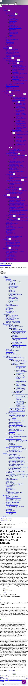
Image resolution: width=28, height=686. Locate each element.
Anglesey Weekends (17, 329)
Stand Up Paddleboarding (15, 294)
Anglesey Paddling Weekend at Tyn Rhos (21, 389)
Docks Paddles (13, 287)
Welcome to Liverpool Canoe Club (14, 357)
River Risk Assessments (15, 470)
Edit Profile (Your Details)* (13, 318)
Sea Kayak (12, 283)
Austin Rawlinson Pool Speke (19, 361)
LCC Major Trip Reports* (12, 350)
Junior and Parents (13, 286)
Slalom (8, 491)
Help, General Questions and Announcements (19, 338)
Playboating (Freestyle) (18, 342)
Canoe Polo (12, 290)
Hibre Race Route (20, 401)
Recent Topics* (13, 328)
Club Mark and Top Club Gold (17, 411)
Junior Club (15, 340)
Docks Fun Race (16, 392)
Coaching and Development (19, 331)
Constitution (12, 419)
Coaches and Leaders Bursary (16, 460)
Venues (8, 307)
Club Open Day (19, 391)
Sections (5, 453)
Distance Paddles (13, 300)
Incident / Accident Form (15, 455)
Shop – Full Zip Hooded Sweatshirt (15, 506)
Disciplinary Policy (14, 429)
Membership (6, 314)
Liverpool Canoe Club (5, 265)
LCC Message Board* (11, 325)
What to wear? (16, 409)
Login (4, 516)
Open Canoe (9, 486)
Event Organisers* (10, 311)
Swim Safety (12, 303)
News (4, 592)
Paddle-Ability (9, 488)
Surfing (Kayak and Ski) (12, 493)
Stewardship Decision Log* (16, 441)
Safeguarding (9, 433)
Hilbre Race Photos (20, 406)
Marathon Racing (10, 485)
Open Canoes (12, 288)
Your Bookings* (10, 310)
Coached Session (13, 293)
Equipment (5, 495)
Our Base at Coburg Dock (18, 360)
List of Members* (10, 317)
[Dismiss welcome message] (24, 677)
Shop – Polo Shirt (10, 510)
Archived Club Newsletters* (13, 354)
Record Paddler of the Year (16, 450)
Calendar (5, 277)
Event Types (9, 304)
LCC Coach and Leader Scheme (17, 471)
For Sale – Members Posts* (13, 502)
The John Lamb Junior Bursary (14, 451)
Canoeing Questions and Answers (17, 408)
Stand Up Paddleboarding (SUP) (14, 492)
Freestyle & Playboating (12, 479)
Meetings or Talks (13, 298)
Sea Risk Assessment (14, 468)
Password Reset (10, 319)
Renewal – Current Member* (13, 322)
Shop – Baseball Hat (11, 512)
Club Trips (15, 364)
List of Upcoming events (12, 305)
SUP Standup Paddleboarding (19, 345)
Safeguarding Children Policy (16, 420)
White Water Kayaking (18, 347)
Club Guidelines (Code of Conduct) (18, 426)
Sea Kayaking (15, 343)
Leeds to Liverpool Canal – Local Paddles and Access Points (21, 372)
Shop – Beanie (9, 513)
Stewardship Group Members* (13, 439)
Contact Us (12, 412)
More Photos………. (14, 670)
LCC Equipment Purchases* (13, 500)
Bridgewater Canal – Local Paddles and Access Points (21, 367)
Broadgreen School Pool (18, 363)
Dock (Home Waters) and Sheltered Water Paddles (18, 333)
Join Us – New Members (12, 315)
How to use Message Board (16, 326)
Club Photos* (9, 352)
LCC (4, 276)
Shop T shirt (9, 509)
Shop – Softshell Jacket (12, 505)
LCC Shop (5, 503)
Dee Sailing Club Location (20, 404)
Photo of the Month (11, 353)
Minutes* (11, 443)
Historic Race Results (21, 402)
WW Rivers (12, 284)
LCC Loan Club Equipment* (13, 498)
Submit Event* (10, 308)
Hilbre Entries (19, 399)
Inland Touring (13, 297)
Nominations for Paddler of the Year (18, 448)
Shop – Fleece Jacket (11, 507)
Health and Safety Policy (15, 422)
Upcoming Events (10, 280)
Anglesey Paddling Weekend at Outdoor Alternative (21, 386)
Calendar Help (9, 312)
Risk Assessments (13, 423)
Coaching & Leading (11, 454)
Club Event (12, 291)
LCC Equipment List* (11, 499)
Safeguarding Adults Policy (16, 425)
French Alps (19, 374)
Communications (7, 324)
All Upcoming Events (14, 281)
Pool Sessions (12, 295)
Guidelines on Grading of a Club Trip (18, 467)
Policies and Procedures (12, 413)
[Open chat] (24, 682)
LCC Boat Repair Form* (12, 496)
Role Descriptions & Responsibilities (18, 440)
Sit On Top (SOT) (10, 489)
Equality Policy (13, 427)
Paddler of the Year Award (12, 447)
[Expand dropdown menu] (10, 314)
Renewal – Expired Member (13, 321)
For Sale (14, 335)
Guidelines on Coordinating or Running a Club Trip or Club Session (18, 462)
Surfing (11, 301)
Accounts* (12, 444)
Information (6, 356)
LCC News (9, 349)
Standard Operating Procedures (17, 415)
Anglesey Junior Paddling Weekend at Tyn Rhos (21, 381)
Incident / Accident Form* (15, 434)
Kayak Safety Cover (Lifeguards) (14, 484)
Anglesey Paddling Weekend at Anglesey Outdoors (21, 377)
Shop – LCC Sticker (11, 514)
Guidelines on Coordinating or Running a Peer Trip (16, 465)
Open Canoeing (16, 346)
